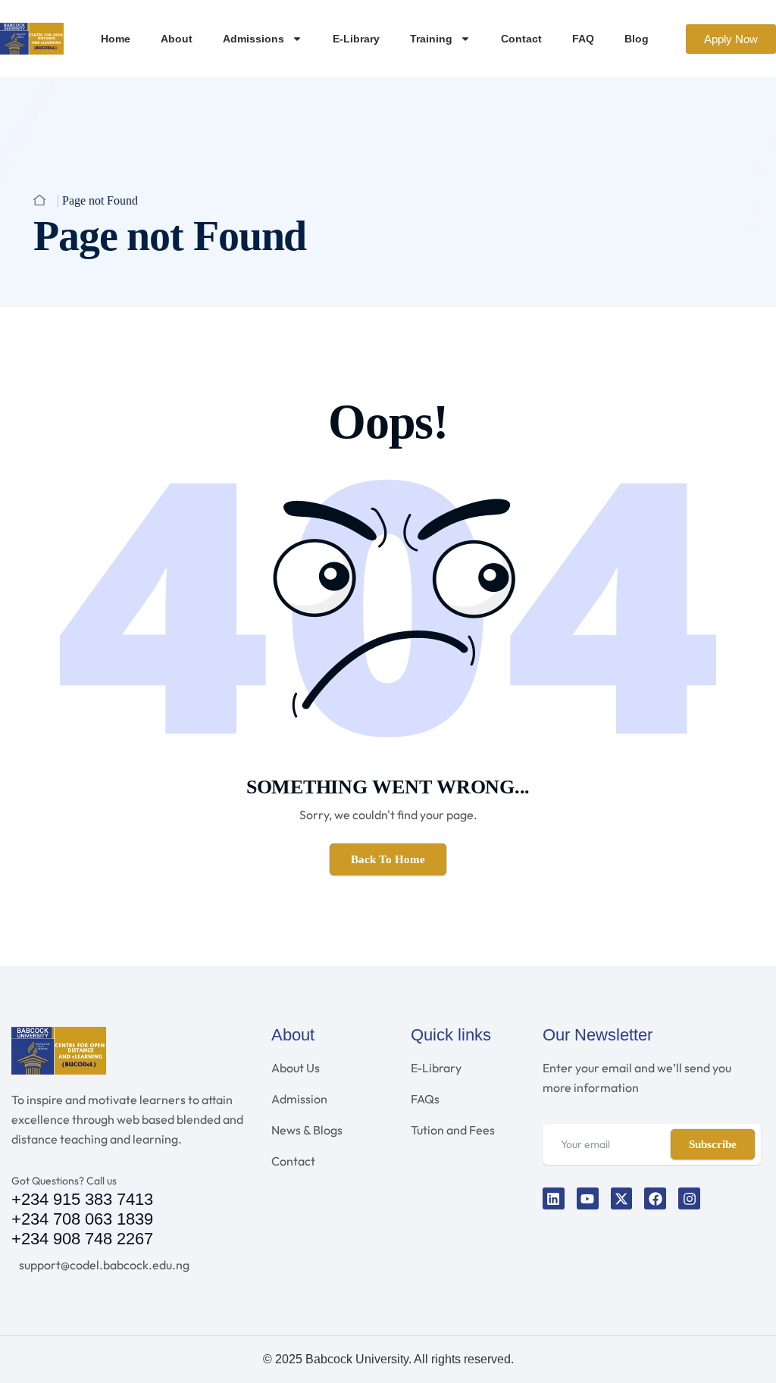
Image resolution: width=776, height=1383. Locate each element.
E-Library (356, 39)
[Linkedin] (554, 1198)
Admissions (253, 39)
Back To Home (388, 859)
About (176, 39)
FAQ (583, 39)
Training (431, 39)
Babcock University (356, 1359)
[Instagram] (689, 1198)
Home (115, 39)
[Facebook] (655, 1198)
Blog (636, 39)
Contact (521, 39)
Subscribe (713, 1144)
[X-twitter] (622, 1198)
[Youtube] (588, 1198)
